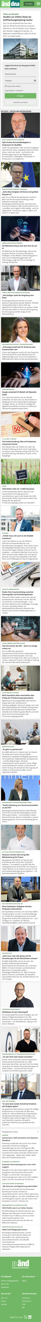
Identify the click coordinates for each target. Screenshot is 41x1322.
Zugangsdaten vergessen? (14, 90)
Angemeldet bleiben (14, 86)
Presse (3, 1301)
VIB (23, 1307)
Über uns (4, 1297)
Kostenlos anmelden (20, 102)
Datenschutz (26, 1301)
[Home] (6, 3)
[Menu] (38, 3)
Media (24, 1280)
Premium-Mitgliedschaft (10, 1280)
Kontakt (4, 1304)
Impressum (26, 1297)
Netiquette (5, 1287)
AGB (23, 1304)
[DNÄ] (15, 3)
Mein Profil (5, 1284)
